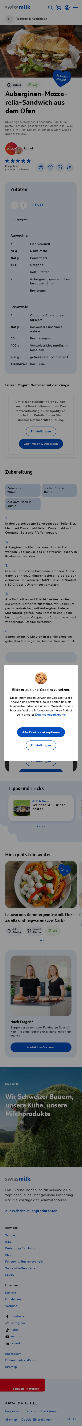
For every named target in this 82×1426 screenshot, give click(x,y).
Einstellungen (41, 745)
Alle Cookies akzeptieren (41, 732)
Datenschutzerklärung (50, 714)
